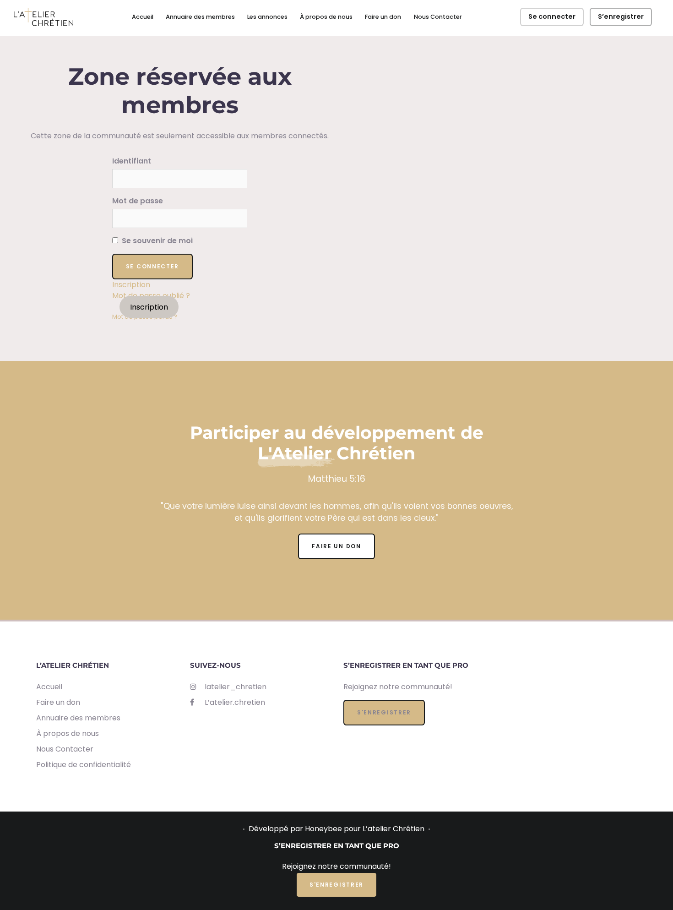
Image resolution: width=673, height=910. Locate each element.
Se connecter (551, 16)
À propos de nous (326, 17)
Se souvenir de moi (156, 240)
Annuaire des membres (200, 17)
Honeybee (323, 828)
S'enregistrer (384, 712)
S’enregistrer (621, 16)
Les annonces (267, 17)
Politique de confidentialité (83, 764)
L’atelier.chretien (234, 702)
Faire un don (383, 17)
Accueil (142, 17)
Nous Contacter (438, 17)
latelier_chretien (234, 686)
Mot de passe (137, 201)
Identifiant (131, 161)
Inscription (131, 284)
